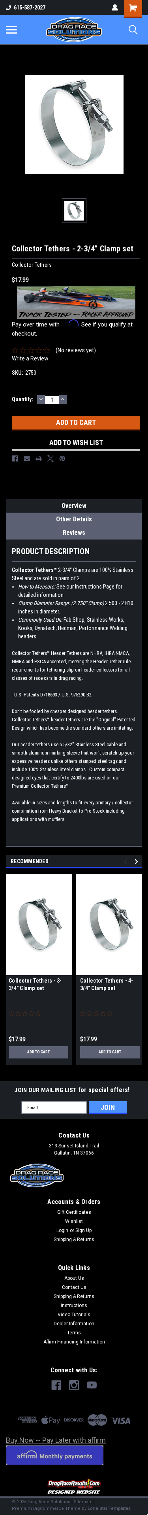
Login (62, 1230)
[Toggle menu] (11, 29)
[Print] (39, 458)
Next (138, 862)
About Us (74, 1278)
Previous (126, 862)
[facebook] (56, 1385)
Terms (74, 1333)
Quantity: (22, 399)
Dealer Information (74, 1323)
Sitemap (82, 1501)
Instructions (74, 1305)
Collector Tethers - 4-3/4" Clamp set (106, 984)
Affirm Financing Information (74, 1342)
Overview (74, 505)
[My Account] (115, 7)
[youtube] (92, 1385)
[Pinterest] (62, 458)
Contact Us (74, 1287)
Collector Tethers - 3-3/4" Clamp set (35, 984)
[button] (74, 1486)
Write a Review (30, 358)
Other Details (74, 519)
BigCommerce (48, 1508)
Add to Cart (38, 1052)
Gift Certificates (74, 1212)
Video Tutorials (74, 1314)
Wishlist (74, 1221)
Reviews (74, 532)
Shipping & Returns (74, 1239)
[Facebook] (15, 458)
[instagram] (74, 1385)
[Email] (27, 458)
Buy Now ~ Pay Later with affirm (56, 1440)
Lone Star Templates (109, 1508)
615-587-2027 (29, 7)
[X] (50, 458)
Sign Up (83, 1230)
